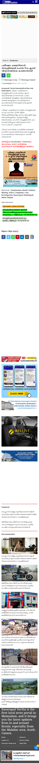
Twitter (25, 142)
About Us (23, 737)
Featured (5, 507)
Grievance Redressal (9, 743)
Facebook (15, 142)
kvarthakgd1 (8, 83)
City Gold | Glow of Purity (13, 207)
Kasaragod (14, 61)
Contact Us (5, 740)
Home (5, 61)
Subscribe (23, 743)
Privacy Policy (24, 740)
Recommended (8, 534)
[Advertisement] (19, 38)
